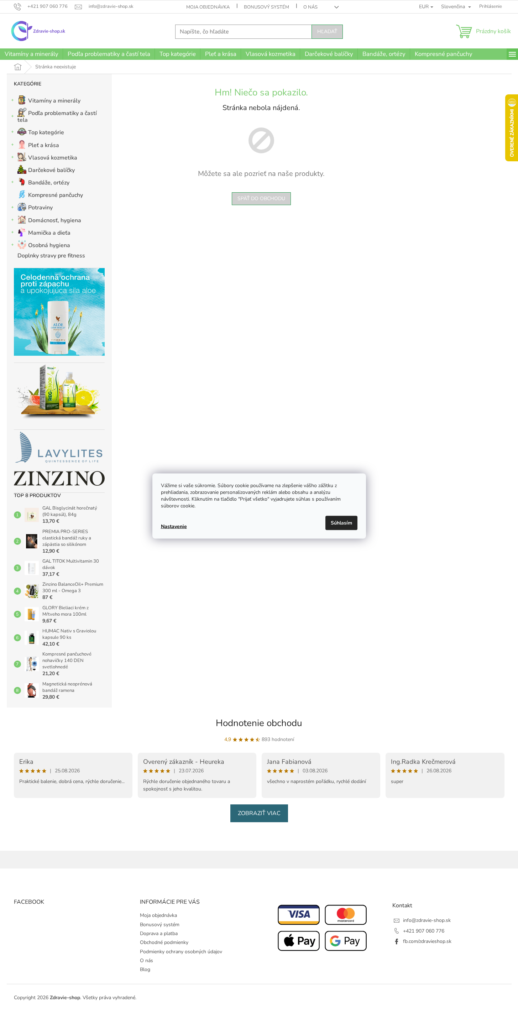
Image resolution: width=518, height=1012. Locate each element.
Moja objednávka (208, 7)
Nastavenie (174, 526)
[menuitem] (31, 54)
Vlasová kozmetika (52, 158)
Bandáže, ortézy (48, 183)
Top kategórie (46, 132)
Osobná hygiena (49, 245)
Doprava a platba (159, 933)
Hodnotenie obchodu (259, 723)
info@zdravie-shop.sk (427, 920)
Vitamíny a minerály (54, 101)
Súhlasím (341, 523)
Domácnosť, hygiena (54, 220)
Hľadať (327, 31)
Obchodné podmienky (164, 942)
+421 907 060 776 (423, 931)
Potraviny (40, 208)
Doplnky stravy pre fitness (51, 256)
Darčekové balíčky (51, 170)
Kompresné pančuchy (55, 195)
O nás (310, 7)
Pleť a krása (43, 145)
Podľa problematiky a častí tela (57, 116)
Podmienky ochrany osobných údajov (181, 951)
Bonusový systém (266, 7)
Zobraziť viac (259, 813)
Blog (145, 969)
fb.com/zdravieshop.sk (427, 941)
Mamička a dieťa (49, 233)
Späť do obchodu (261, 198)
